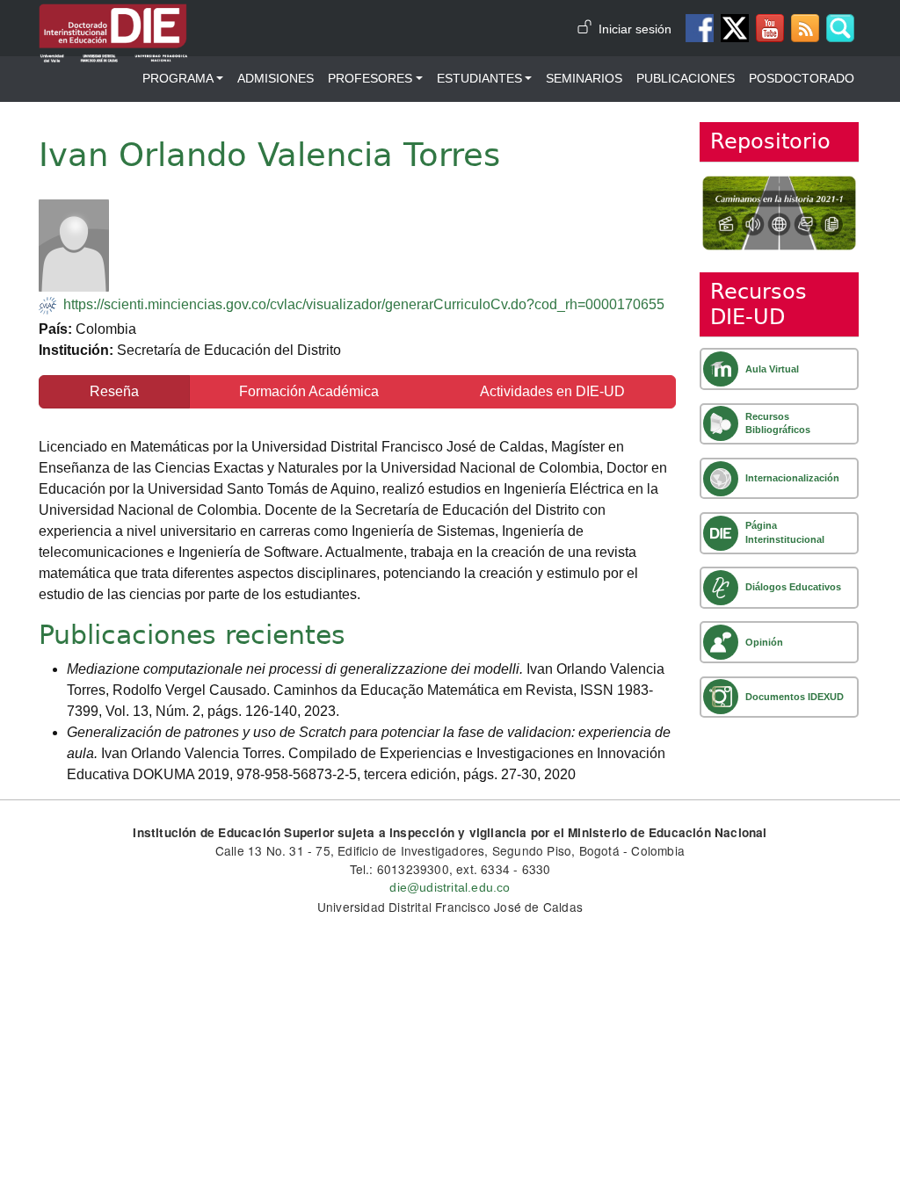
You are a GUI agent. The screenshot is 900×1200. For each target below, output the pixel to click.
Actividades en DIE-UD (552, 391)
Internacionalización (792, 478)
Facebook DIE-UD (700, 28)
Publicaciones (685, 78)
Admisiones (275, 78)
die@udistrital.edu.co (449, 887)
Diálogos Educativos (793, 587)
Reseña (114, 391)
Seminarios (584, 78)
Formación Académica (309, 391)
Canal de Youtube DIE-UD (770, 28)
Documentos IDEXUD (794, 696)
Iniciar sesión (635, 29)
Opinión (764, 642)
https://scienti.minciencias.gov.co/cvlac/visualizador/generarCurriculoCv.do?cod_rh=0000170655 (363, 304)
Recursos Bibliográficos (777, 423)
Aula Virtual (772, 369)
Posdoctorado (801, 78)
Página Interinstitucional (784, 532)
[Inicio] (113, 17)
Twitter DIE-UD (735, 28)
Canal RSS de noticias (805, 28)
